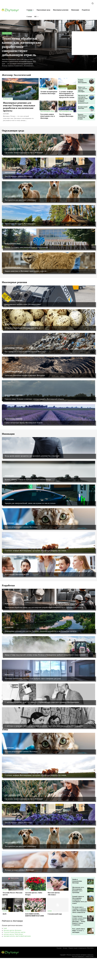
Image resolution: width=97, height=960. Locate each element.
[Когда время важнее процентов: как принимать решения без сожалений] (48, 447)
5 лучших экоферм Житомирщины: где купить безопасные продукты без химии (66, 94)
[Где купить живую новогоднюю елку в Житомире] (48, 106)
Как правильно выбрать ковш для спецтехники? (23, 304)
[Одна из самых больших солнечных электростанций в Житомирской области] (48, 390)
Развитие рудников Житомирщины (82, 81)
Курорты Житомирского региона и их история (82, 117)
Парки (50, 911)
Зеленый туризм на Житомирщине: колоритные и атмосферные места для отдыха (79, 900)
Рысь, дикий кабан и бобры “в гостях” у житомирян (78, 930)
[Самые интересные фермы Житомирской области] (48, 414)
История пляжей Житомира (82, 107)
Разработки (7, 33)
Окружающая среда (47, 111)
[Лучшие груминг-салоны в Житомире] (48, 861)
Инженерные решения (13, 300)
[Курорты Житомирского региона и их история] (91, 116)
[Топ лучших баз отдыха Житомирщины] (48, 215)
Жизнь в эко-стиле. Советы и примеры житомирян (82, 89)
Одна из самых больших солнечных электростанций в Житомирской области (34, 399)
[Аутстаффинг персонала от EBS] (48, 566)
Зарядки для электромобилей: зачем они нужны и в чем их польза (30, 503)
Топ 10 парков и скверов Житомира (66, 115)
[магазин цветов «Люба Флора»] (35, 884)
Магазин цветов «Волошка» (54, 893)
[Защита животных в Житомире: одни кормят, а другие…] (48, 262)
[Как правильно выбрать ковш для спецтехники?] (48, 296)
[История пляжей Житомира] (91, 108)
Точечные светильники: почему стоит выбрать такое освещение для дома (33, 679)
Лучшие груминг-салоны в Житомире (19, 870)
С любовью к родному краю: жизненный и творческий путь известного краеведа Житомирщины (42, 702)
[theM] (12, 905)
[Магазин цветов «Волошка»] (57, 884)
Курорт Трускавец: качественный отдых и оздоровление (26, 247)
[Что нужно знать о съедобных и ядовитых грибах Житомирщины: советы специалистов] (90, 909)
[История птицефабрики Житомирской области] (48, 319)
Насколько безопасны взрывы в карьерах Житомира (25, 375)
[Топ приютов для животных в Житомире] (48, 191)
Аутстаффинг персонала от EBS (17, 574)
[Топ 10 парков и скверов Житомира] (67, 106)
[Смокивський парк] (57, 905)
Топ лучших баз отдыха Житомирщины (20, 224)
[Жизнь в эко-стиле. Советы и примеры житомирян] (91, 89)
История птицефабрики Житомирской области (22, 328)
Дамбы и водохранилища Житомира (77, 881)
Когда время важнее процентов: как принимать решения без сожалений (32, 456)
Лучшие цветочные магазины (12, 925)
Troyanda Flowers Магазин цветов (14, 932)
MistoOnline (90, 948)
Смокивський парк (55, 914)
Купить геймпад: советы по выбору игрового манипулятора (28, 480)
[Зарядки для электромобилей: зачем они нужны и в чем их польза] (48, 495)
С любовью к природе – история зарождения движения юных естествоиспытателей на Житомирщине (44, 726)
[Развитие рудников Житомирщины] (91, 81)
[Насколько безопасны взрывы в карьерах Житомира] (48, 367)
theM (4, 914)
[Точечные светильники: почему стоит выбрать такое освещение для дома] (48, 670)
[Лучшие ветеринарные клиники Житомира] (48, 84)
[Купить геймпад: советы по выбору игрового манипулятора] (48, 471)
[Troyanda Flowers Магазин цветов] (12, 884)
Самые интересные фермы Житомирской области (23, 423)
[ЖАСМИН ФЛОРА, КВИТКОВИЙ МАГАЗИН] (35, 905)
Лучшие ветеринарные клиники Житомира (48, 92)
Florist (5, 889)
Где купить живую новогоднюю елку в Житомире (47, 116)
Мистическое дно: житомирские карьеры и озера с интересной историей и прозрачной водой (83, 99)
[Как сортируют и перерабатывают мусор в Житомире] (48, 343)
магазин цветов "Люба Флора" (13, 934)
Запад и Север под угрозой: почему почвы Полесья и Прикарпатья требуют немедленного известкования (45, 655)
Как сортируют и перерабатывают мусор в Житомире (25, 352)
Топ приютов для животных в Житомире (20, 200)
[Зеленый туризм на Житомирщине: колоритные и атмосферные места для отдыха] (90, 898)
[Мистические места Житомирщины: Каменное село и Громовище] (90, 889)
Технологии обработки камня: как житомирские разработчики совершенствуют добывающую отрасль (21, 47)
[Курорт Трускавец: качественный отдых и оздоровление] (48, 239)
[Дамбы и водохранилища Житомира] (90, 881)
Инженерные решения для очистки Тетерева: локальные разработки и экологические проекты (19, 106)
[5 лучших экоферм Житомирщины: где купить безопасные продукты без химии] (67, 84)
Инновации (44, 88)
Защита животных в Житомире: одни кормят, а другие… (26, 271)
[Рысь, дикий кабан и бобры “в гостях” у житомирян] (90, 931)
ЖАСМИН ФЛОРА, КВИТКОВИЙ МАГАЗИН (34, 915)
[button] (92, 3)
